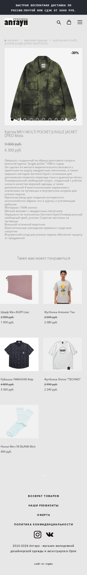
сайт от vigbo (43, 564)
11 (75, 119)
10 (68, 119)
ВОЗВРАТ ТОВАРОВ (43, 496)
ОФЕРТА (43, 515)
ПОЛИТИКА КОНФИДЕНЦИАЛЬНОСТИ (43, 524)
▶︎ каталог (12, 40)
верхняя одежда (35, 40)
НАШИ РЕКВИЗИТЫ (44, 505)
